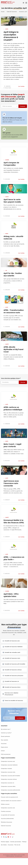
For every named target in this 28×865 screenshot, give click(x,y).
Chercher (22, 382)
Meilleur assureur (5, 804)
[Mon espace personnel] (23, 3)
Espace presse (4, 747)
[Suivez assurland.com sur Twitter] (3, 837)
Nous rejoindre (4, 740)
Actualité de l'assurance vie (12, 681)
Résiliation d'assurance (6, 822)
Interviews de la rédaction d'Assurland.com (11, 694)
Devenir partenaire (5, 736)
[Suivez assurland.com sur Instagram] (10, 837)
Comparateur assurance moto (8, 772)
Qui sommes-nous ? (5, 729)
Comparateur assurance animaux (9, 779)
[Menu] (26, 2)
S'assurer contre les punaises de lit (9, 797)
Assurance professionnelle (7, 818)
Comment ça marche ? (6, 733)
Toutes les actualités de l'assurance (14, 700)
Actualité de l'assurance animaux (13, 670)
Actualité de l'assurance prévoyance (14, 675)
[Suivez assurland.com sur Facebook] (1, 837)
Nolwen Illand (8, 87)
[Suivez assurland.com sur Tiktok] (12, 837)
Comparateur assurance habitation (9, 765)
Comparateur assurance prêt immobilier (10, 775)
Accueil (2, 11)
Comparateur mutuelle (6, 768)
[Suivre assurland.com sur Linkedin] (6, 837)
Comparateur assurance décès (8, 786)
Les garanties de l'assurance (8, 815)
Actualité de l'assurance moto (12, 658)
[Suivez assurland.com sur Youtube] (8, 837)
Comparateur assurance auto (8, 761)
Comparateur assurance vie (7, 783)
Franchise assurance (6, 811)
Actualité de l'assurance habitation (14, 646)
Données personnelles (15, 841)
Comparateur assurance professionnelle (10, 790)
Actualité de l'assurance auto (12, 641)
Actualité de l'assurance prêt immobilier (15, 664)
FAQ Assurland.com (5, 754)
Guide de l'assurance (12, 11)
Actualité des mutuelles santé (12, 652)
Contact (3, 750)
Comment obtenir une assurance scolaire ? (11, 800)
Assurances (4, 743)
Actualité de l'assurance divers (12, 687)
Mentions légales (5, 841)
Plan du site (17, 845)
